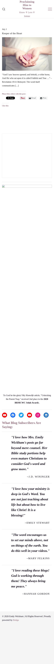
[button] (3, 131)
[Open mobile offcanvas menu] (50, 9)
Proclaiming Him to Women (27, 5)
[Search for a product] (4, 9)
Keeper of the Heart (12, 33)
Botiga (16, 620)
